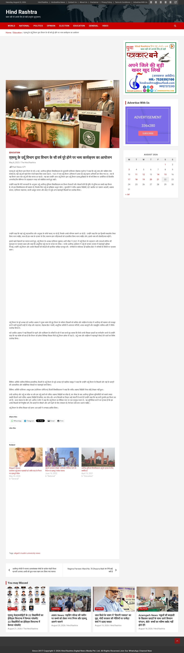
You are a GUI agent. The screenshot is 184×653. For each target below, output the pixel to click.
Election (64, 26)
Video (105, 26)
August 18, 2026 (145, 629)
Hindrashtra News (58, 2)
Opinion (51, 26)
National (24, 26)
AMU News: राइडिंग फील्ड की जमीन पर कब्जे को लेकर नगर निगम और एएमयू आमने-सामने (69, 618)
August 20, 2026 (58, 625)
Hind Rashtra (43, 2)
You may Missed (18, 582)
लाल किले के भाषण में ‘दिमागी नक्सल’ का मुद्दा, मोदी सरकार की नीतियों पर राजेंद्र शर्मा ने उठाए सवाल (113, 618)
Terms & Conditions (122, 2)
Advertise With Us (140, 2)
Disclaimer (94, 2)
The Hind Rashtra (28, 162)
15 (165, 174)
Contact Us (72, 2)
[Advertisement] (62, 60)
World (11, 26)
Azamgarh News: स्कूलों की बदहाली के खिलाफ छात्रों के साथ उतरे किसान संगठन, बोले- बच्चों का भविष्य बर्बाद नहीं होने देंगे (156, 620)
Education (79, 26)
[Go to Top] (177, 641)
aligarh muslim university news (27, 553)
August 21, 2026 (15, 629)
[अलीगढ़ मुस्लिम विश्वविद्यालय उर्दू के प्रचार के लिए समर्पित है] (98, 457)
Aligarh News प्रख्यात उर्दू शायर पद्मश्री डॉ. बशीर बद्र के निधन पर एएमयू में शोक (25, 470)
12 (144, 174)
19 (144, 179)
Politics (38, 26)
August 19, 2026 (102, 625)
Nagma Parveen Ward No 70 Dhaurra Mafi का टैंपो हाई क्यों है (90, 570)
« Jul (127, 194)
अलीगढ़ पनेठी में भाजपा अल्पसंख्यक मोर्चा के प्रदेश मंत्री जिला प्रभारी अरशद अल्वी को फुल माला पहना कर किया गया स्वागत (34, 570)
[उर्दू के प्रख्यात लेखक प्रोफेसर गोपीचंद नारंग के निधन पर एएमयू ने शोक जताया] (62, 457)
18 (136, 179)
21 (158, 179)
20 (151, 179)
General (93, 26)
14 (158, 174)
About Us (83, 2)
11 (136, 174)
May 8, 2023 (14, 162)
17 (129, 179)
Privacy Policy (107, 2)
